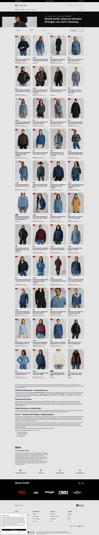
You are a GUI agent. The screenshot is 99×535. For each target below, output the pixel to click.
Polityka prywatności (22, 514)
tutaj (4, 526)
